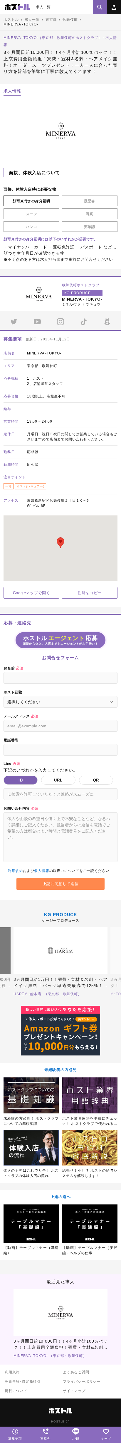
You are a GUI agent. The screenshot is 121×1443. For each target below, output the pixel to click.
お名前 (13, 668)
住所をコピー (90, 593)
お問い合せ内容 (21, 808)
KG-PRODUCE (60, 914)
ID (21, 780)
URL (58, 780)
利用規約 (15, 871)
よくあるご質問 (76, 1372)
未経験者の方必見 (60, 1069)
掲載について (16, 1391)
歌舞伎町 (70, 20)
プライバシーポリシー (81, 1381)
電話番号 (11, 740)
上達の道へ (61, 1196)
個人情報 (41, 871)
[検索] (100, 7)
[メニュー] (114, 7)
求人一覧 (43, 7)
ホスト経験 (13, 692)
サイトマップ (74, 1391)
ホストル (11, 20)
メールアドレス (21, 716)
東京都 (51, 20)
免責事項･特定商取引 (23, 1381)
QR (96, 780)
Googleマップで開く (31, 593)
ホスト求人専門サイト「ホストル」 (17, 7)
